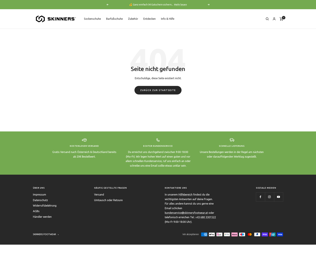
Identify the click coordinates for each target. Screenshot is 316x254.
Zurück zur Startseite (158, 90)
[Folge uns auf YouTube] (278, 196)
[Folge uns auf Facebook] (260, 196)
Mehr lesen (180, 4)
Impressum (39, 194)
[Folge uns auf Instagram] (269, 196)
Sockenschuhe (92, 18)
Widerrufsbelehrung (44, 205)
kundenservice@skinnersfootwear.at (186, 212)
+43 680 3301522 (205, 217)
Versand (99, 194)
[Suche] (267, 18)
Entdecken (149, 18)
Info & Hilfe (167, 18)
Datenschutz (40, 200)
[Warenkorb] (281, 19)
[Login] (274, 18)
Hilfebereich (185, 194)
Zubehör (133, 18)
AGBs (36, 211)
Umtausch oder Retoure (108, 200)
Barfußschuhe (114, 18)
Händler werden (42, 216)
